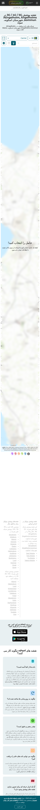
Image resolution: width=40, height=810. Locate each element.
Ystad (14, 596)
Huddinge (13, 553)
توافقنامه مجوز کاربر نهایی (10, 800)
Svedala (13, 612)
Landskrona (12, 591)
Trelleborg (13, 593)
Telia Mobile (30, 556)
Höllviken (13, 610)
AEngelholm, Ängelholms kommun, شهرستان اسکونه (29, 548)
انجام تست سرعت (16, 3)
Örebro (14, 546)
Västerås (13, 544)
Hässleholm (12, 598)
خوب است (20, 806)
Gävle (14, 568)
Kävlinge (13, 605)
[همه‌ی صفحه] (3, 38)
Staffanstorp (12, 603)
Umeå (14, 565)
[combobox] (33, 38)
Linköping (13, 549)
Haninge (13, 563)
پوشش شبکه (13, 43)
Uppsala (13, 542)
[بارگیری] (20, 631)
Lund (14, 560)
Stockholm (12, 535)
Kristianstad (12, 589)
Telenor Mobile (30, 560)
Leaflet (3, 447)
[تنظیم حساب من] (3, 3)
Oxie (14, 614)
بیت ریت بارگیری (9, 43)
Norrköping (12, 558)
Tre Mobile (31, 558)
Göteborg (13, 537)
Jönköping (12, 556)
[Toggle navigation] (37, 3)
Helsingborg (12, 551)
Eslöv (14, 600)
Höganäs (13, 607)
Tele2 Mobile (30, 553)
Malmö (13, 539)
